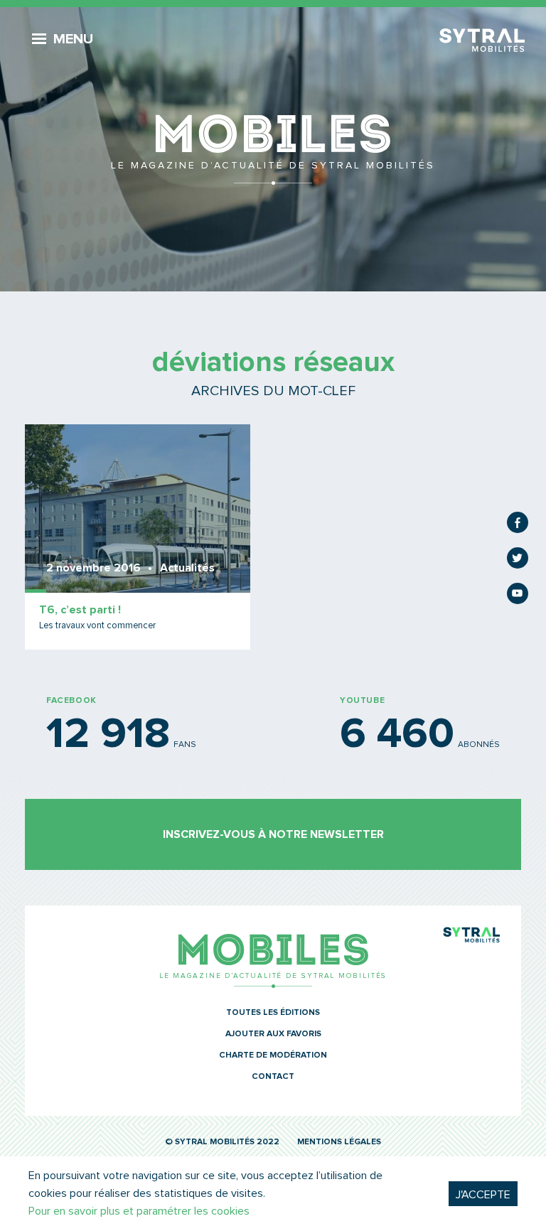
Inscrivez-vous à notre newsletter (273, 834)
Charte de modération (273, 1055)
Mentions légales (339, 1142)
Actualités (187, 568)
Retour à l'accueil (273, 149)
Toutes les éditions (273, 1013)
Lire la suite (137, 537)
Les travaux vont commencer (97, 625)
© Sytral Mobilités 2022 (222, 1142)
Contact (273, 1077)
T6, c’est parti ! (80, 610)
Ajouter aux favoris (273, 1034)
